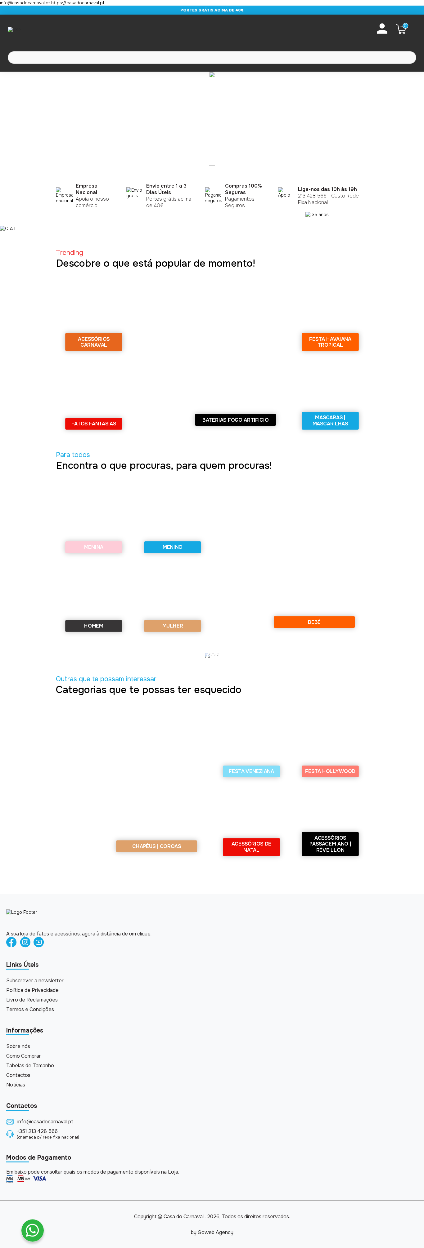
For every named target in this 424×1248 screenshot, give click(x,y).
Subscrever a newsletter (35, 980)
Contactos (18, 1075)
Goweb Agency (215, 1232)
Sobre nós (18, 1046)
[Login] (382, 29)
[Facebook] (11, 942)
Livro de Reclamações (32, 1000)
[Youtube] (39, 942)
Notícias (15, 1084)
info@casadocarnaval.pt (45, 1121)
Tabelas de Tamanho (30, 1065)
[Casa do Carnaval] (32, 29)
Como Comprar (23, 1056)
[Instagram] (25, 942)
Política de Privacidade (32, 990)
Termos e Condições (30, 1009)
